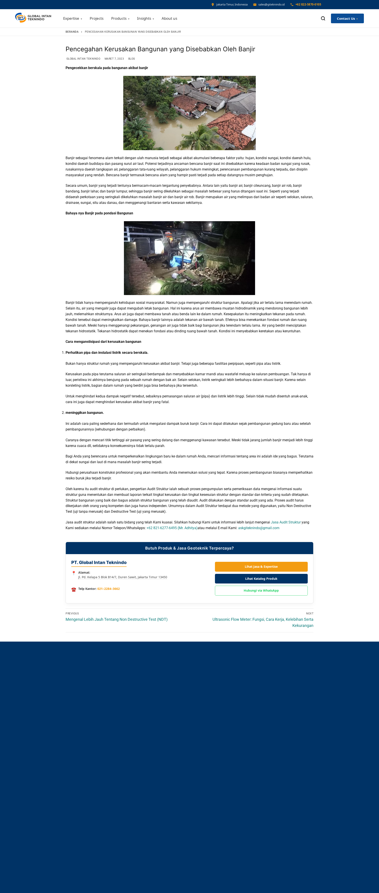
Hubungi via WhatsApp (261, 590)
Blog (131, 58)
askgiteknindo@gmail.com (258, 528)
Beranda (72, 31)
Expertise (71, 18)
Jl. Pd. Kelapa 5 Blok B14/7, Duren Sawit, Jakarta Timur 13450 (122, 577)
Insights (144, 18)
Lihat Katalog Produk (261, 578)
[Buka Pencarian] (323, 18)
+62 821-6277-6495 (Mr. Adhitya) (172, 528)
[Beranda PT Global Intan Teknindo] (33, 18)
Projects (97, 18)
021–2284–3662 (108, 589)
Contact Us (346, 18)
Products (119, 18)
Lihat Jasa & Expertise (261, 566)
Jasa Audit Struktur (286, 522)
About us (169, 18)
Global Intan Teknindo (83, 58)
